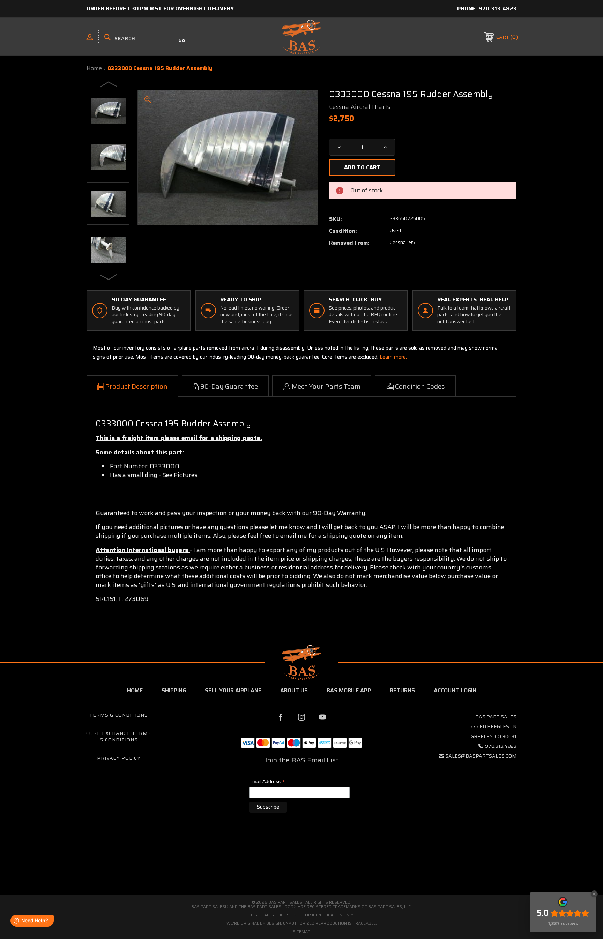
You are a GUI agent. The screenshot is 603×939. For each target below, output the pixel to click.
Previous (109, 84)
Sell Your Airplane (233, 690)
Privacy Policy (119, 758)
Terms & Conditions (118, 715)
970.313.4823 (497, 8)
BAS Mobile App (349, 690)
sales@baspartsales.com (480, 756)
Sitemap (302, 931)
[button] (301, 865)
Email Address (267, 781)
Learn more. (393, 357)
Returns (402, 690)
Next (109, 276)
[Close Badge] (594, 893)
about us (294, 690)
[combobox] (147, 38)
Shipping (174, 690)
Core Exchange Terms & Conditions (118, 736)
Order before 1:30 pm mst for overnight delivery (160, 8)
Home (135, 690)
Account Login (455, 690)
